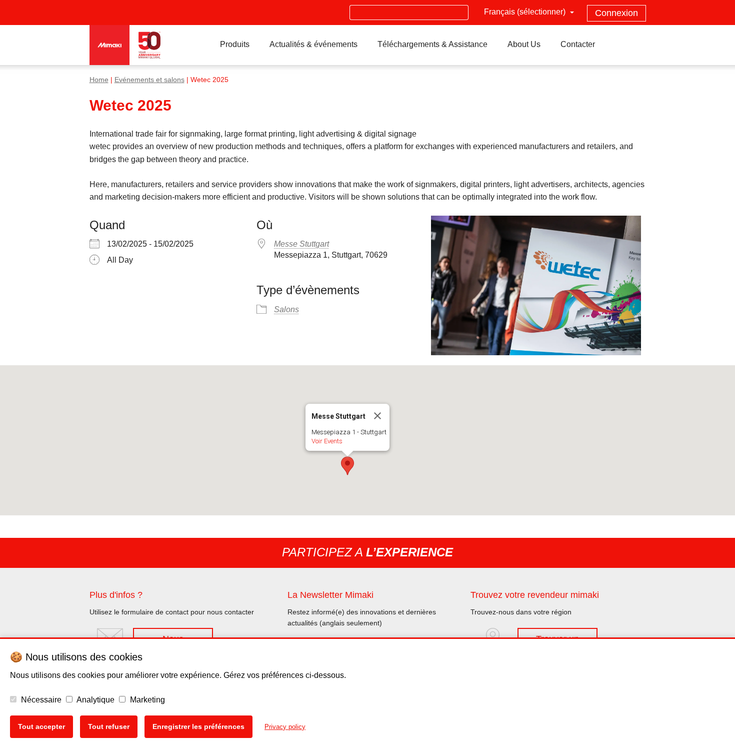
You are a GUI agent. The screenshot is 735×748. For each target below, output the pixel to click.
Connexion (616, 13)
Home (99, 80)
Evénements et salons (149, 80)
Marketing (146, 699)
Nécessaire (40, 699)
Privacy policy (285, 726)
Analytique (94, 699)
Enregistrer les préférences (198, 726)
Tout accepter (41, 726)
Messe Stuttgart (301, 244)
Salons (286, 309)
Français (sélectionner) (526, 12)
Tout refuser (109, 726)
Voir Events (327, 441)
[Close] (378, 416)
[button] (347, 465)
